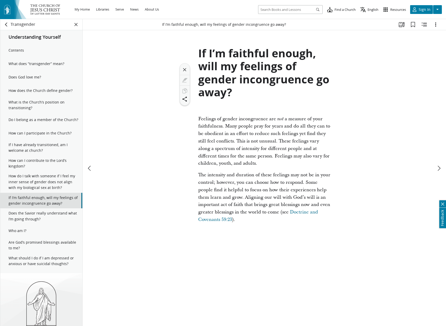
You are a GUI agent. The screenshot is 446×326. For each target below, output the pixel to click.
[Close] (185, 70)
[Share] (185, 99)
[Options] (436, 24)
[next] (439, 168)
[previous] (90, 168)
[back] (6, 24)
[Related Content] (424, 24)
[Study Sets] (401, 24)
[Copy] (185, 91)
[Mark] (185, 80)
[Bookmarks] (413, 24)
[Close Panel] (76, 24)
